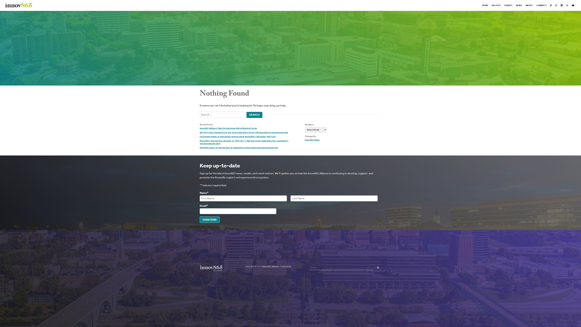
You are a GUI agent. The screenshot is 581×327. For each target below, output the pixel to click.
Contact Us (285, 266)
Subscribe (210, 219)
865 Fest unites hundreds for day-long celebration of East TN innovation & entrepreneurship (244, 132)
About (529, 5)
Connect (541, 5)
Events (508, 5)
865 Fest (496, 5)
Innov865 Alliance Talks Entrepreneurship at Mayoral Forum (228, 128)
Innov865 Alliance (270, 266)
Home (485, 5)
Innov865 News (312, 140)
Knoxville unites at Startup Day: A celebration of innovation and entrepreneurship (239, 147)
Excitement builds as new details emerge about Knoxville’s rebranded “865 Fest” (238, 136)
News (519, 5)
